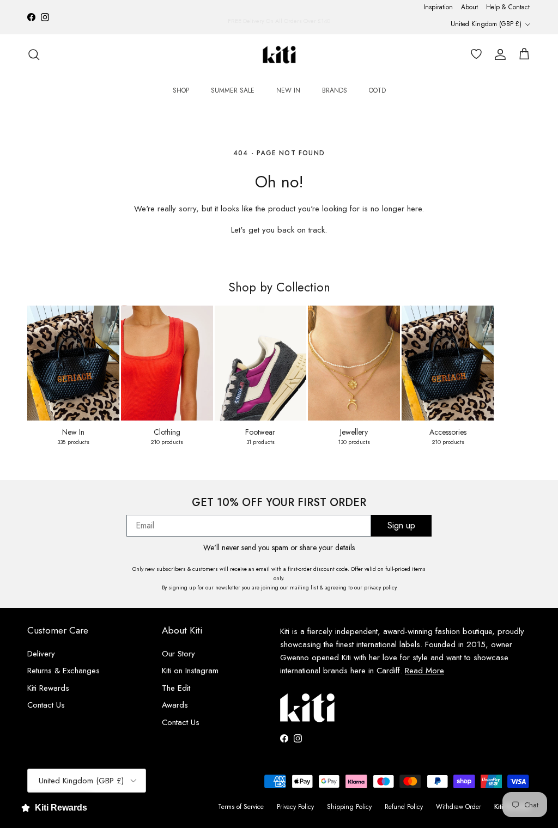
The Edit (176, 688)
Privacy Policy (295, 807)
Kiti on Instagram (190, 671)
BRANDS (334, 90)
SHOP (181, 90)
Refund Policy (404, 807)
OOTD (377, 90)
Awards (175, 705)
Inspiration (438, 7)
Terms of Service (241, 807)
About (469, 7)
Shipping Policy (349, 807)
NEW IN (288, 90)
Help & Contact (508, 7)
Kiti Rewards (48, 688)
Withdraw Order (458, 807)
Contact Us (46, 705)
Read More (424, 671)
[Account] (498, 54)
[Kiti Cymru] (279, 54)
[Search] (33, 54)
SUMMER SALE (232, 90)
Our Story (178, 654)
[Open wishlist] (474, 54)
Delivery (41, 654)
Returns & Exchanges (63, 671)
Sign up (401, 525)
